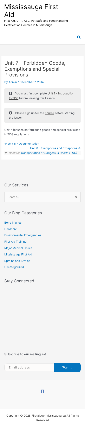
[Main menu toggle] (77, 15)
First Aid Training (15, 241)
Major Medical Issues (18, 248)
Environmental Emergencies (22, 235)
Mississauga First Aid (31, 11)
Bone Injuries (12, 222)
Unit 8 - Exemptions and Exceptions (54, 148)
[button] (79, 37)
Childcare (10, 229)
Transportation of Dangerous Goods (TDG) (49, 153)
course (49, 113)
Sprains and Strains (17, 260)
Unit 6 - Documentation (23, 143)
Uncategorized (14, 267)
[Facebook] (42, 391)
